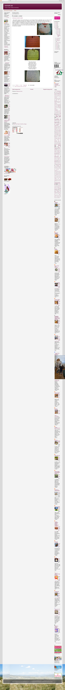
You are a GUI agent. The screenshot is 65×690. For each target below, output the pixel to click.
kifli (56, 150)
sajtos (57, 173)
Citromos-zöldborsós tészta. (59, 270)
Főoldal (15, 10)
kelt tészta (57, 145)
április (57, 47)
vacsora (55, 193)
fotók (59, 128)
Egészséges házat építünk (8, 10)
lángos (55, 157)
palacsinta (57, 165)
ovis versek (24, 86)
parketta (55, 166)
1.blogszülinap (56, 90)
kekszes (60, 143)
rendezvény (57, 169)
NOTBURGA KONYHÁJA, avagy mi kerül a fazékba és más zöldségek (57, 318)
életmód (58, 118)
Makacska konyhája (56, 542)
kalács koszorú (56, 139)
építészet (58, 121)
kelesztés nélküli (57, 144)
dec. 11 (58, 33)
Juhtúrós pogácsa (59, 251)
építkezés (56, 122)
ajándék (58, 93)
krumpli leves (56, 155)
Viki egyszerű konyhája (57, 592)
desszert (58, 113)
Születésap (59, 629)
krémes (55, 154)
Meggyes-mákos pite (59, 458)
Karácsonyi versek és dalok (58, 35)
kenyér (58, 146)
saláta (60, 173)
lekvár (55, 159)
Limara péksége (57, 282)
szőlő (56, 185)
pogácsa (56, 167)
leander (55, 158)
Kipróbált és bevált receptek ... (57, 491)
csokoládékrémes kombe (57, 110)
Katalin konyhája (56, 249)
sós (54, 176)
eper (54, 121)
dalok (16, 86)
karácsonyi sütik (56, 140)
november (57, 38)
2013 (56, 25)
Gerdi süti (56, 217)
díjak (56, 114)
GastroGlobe (57, 83)
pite (60, 166)
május (57, 46)
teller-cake (56, 335)
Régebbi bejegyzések (47, 89)
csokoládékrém (56, 109)
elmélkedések (56, 119)
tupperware (56, 189)
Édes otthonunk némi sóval (57, 456)
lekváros (59, 159)
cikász (60, 104)
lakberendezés (56, 156)
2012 (56, 26)
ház (60, 133)
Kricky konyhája (57, 506)
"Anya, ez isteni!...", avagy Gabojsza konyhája (57, 574)
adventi (56, 92)
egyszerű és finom (58, 117)
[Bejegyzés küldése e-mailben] (28, 85)
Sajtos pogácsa (59, 205)
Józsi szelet (59, 219)
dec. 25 (58, 32)
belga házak (57, 99)
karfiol (57, 142)
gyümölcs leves (58, 132)
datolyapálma (56, 112)
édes (60, 115)
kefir (56, 143)
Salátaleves (59, 442)
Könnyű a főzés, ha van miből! (57, 300)
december (57, 28)
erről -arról (59, 123)
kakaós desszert (57, 138)
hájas (55, 133)
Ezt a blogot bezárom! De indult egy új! (57, 85)
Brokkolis (59, 102)
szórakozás (59, 184)
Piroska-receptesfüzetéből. (57, 428)
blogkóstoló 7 (56, 100)
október (57, 39)
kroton (59, 154)
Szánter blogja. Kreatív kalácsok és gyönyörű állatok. (57, 472)
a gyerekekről (58, 91)
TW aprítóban (57, 190)
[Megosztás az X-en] (32, 85)
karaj (55, 142)
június (57, 45)
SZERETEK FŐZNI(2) (56, 233)
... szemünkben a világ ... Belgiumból (57, 354)
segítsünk (55, 175)
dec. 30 (58, 31)
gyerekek (59, 130)
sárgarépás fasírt (57, 174)
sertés (59, 175)
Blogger (51, 681)
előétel (55, 120)
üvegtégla (59, 192)
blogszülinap (56, 101)
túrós (60, 189)
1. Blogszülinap (7, 62)
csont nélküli (56, 111)
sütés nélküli (58, 177)
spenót (57, 176)
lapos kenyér (58, 157)
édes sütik (58, 116)
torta (59, 188)
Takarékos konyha (56, 203)
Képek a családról (9, 106)
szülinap (59, 185)
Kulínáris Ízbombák (56, 409)
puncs (57, 168)
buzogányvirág (56, 104)
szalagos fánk (56, 178)
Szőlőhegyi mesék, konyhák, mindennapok (57, 627)
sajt (55, 173)
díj (60, 113)
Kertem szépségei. (59, 475)
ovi (55, 164)
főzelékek (55, 129)
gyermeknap (56, 131)
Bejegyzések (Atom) (19, 91)
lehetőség (59, 158)
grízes (56, 130)
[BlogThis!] (31, 85)
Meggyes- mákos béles (59, 396)
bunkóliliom (55, 103)
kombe (59, 150)
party (58, 166)
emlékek (59, 120)
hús (56, 134)
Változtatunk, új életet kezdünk (7, 96)
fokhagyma (55, 128)
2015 (56, 22)
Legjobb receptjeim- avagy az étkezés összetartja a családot (57, 524)
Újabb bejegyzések (16, 89)
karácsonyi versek (19, 86)
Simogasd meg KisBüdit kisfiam (57, 380)
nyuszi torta (59, 163)
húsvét (59, 134)
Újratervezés (59, 508)
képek (55, 147)
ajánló (55, 94)
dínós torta (59, 114)
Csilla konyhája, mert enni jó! (57, 393)
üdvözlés (55, 192)
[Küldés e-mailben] (30, 85)
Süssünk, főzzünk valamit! (57, 440)
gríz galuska (59, 129)
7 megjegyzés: (25, 85)
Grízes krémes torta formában (9, 85)
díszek (56, 115)
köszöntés (55, 153)
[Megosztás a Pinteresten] (33, 85)
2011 (56, 27)
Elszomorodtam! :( (7, 156)
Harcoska (58, 133)
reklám (60, 168)
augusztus (57, 42)
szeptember (58, 40)
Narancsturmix (59, 559)
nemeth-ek (9, 6)
